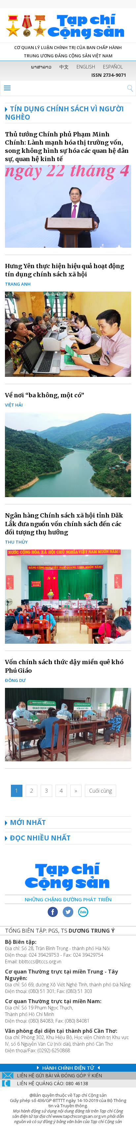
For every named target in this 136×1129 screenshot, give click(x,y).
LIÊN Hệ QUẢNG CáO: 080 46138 (52, 1083)
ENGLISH (86, 67)
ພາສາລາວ (41, 67)
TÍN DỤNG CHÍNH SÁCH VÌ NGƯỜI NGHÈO (64, 113)
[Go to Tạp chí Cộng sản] (68, 25)
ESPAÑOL (113, 67)
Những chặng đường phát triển (68, 899)
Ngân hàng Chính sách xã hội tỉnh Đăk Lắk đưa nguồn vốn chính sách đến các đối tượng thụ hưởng (64, 524)
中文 (64, 67)
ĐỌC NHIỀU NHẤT (40, 837)
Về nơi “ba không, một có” (44, 395)
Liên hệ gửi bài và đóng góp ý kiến (59, 1075)
